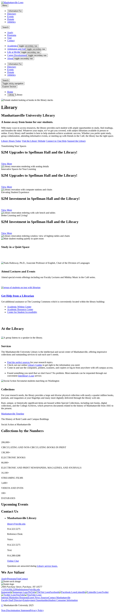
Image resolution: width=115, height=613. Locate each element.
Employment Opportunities (36, 600)
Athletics (11, 22)
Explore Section (9, 86)
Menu (4, 5)
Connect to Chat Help (56, 141)
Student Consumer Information (63, 600)
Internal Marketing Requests (14, 597)
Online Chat (13, 561)
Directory (11, 14)
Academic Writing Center (19, 306)
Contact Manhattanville (59, 597)
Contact (11, 40)
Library (11, 95)
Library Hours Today (11, 141)
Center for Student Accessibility (22, 312)
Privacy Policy (37, 610)
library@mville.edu (16, 524)
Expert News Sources (38, 597)
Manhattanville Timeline (12, 413)
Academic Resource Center (20, 309)
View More (6, 163)
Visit (9, 38)
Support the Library (76, 141)
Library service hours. (47, 566)
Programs (11, 35)
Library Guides (35, 365)
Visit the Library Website (33, 141)
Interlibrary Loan (26, 375)
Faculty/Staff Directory (12, 600)
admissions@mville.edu (29, 589)
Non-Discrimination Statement (15, 610)
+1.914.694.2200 (9, 589)
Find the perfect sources (18, 362)
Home (10, 92)
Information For (15, 11)
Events (10, 16)
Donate (10, 19)
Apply (10, 32)
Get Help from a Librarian (17, 295)
